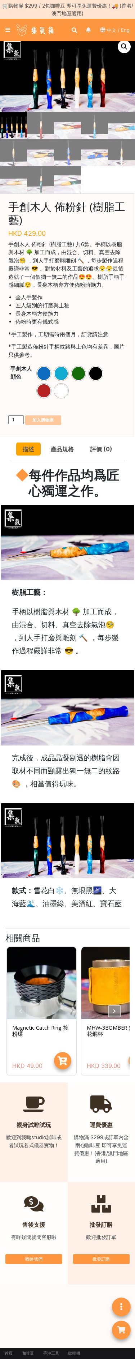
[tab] (28, 449)
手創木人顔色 (21, 372)
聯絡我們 (33, 1259)
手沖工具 (51, 1353)
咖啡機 (74, 1353)
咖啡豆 (28, 1353)
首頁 (9, 1353)
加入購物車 (43, 420)
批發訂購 (101, 1259)
